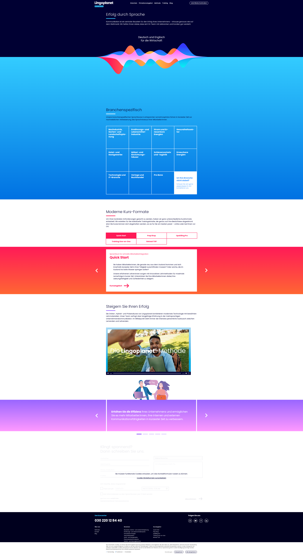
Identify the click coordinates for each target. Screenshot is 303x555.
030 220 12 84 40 (108, 520)
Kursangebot (116, 285)
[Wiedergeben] (108, 373)
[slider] (147, 373)
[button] (148, 351)
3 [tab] (151, 434)
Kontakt (97, 532)
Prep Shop (156, 532)
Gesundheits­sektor (129, 535)
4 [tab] (157, 434)
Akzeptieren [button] (178, 552)
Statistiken (128, 552)
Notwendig (111, 552)
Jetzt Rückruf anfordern (199, 3)
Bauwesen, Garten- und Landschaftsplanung (136, 530)
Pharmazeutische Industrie (131, 539)
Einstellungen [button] (168, 552)
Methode (157, 3)
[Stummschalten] (186, 373)
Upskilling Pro (156, 533)
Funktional (119, 552)
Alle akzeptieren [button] (191, 552)
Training (165, 3)
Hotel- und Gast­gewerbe (131, 537)
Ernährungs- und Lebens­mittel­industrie (134, 532)
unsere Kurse (181, 186)
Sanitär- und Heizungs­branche (132, 541)
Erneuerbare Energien (130, 533)
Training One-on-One (159, 535)
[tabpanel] (151, 415)
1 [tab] (139, 434)
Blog (171, 3)
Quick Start (156, 530)
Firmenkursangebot (146, 3)
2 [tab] (145, 434)
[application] (148, 351)
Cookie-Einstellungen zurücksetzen (151, 478)
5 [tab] (163, 434)
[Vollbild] (189, 373)
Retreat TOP (156, 537)
